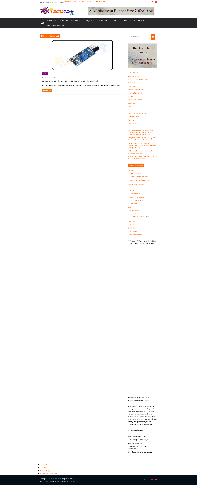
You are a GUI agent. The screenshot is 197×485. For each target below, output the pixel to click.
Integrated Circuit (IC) (135, 93)
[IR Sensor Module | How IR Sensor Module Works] (82, 55)
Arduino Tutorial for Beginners (138, 79)
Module (130, 96)
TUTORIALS (50, 21)
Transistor (131, 120)
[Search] (153, 37)
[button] (55, 20)
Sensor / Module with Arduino (137, 113)
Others (130, 106)
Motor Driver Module (135, 100)
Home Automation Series (136, 90)
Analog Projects (133, 73)
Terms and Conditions (55, 26)
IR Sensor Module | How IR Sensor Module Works (71, 81)
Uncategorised (132, 123)
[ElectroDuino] (42, 23)
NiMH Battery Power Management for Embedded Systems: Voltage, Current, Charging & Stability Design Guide (140, 132)
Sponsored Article (133, 117)
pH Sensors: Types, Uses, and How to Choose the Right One (85, 2)
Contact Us (126, 21)
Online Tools (103, 21)
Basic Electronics (133, 83)
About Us (115, 21)
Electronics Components (70, 21)
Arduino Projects (133, 76)
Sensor (45, 74)
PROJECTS (88, 21)
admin (55, 77)
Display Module (133, 86)
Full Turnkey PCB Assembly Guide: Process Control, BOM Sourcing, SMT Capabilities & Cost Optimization (142, 145)
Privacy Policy (139, 21)
